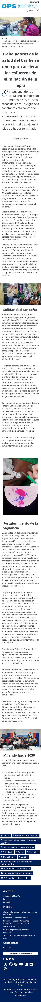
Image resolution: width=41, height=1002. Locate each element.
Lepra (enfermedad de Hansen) (18, 873)
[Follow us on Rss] (5, 969)
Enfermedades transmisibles (17, 868)
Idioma (33, 2)
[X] (5, 965)
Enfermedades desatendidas (17, 878)
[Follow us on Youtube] (21, 965)
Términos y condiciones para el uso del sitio (19, 936)
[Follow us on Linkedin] (26, 965)
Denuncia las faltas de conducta (20, 954)
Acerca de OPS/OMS (11, 896)
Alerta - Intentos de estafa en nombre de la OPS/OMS (20, 913)
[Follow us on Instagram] (15, 965)
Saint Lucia (8, 852)
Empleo (6, 899)
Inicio (4, 38)
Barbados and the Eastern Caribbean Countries (18, 841)
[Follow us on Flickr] (31, 965)
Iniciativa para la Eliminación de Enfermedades (16, 862)
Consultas (7, 947)
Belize (21, 852)
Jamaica (6, 835)
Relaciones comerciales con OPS (16, 917)
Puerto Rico (34, 852)
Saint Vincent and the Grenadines (18, 847)
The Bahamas (9, 857)
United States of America (26, 835)
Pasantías (7, 902)
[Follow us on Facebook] (11, 965)
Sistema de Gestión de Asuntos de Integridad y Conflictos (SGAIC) (17, 922)
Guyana (24, 857)
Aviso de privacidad (11, 926)
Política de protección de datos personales (16, 930)
